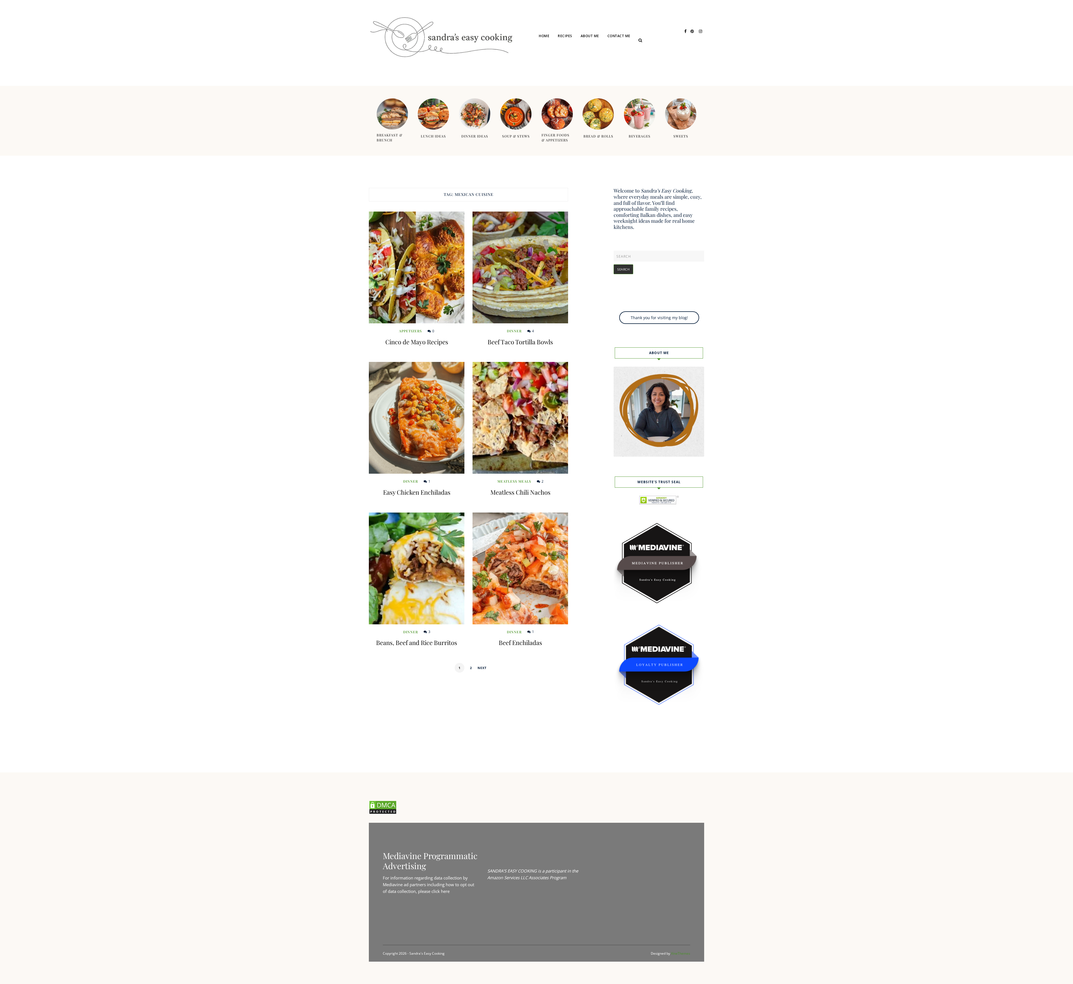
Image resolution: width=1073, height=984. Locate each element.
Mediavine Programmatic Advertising (430, 860)
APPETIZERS (410, 331)
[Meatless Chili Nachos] (520, 418)
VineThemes (680, 953)
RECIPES (565, 36)
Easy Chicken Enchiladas (416, 492)
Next (482, 668)
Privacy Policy (629, 56)
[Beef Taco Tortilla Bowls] (520, 267)
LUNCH (571, 56)
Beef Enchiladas (520, 642)
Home (544, 36)
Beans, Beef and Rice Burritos (416, 642)
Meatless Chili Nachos (520, 492)
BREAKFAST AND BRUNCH (586, 78)
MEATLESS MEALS (514, 481)
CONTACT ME (618, 36)
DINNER (572, 67)
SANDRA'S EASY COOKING (512, 871)
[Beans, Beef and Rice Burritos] (416, 568)
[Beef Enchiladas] (520, 568)
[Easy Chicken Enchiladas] (416, 418)
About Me (590, 36)
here (445, 891)
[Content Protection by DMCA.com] (383, 812)
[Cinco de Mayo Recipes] (416, 267)
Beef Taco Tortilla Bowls (520, 342)
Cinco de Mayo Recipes (416, 342)
